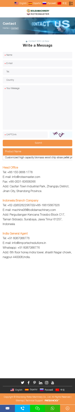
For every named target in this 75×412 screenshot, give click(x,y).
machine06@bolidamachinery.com (34, 210)
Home (6, 28)
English (23, 3)
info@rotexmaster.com (26, 177)
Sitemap (20, 401)
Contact (9, 24)
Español (37, 3)
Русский (51, 3)
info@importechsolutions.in (29, 243)
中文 (64, 3)
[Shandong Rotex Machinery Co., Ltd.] (37, 12)
